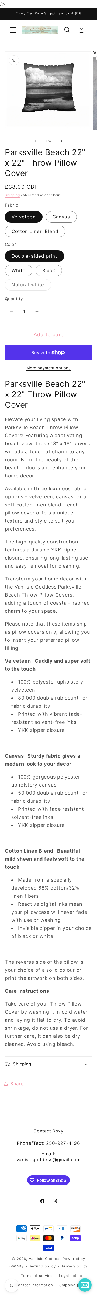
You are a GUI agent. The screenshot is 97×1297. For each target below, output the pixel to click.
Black (48, 270)
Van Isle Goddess (45, 1258)
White (19, 270)
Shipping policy (73, 1285)
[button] (13, 30)
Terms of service (37, 1275)
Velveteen (24, 217)
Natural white (31, 286)
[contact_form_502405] (85, 1285)
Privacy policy (75, 1266)
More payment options (48, 368)
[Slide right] (61, 141)
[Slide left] (35, 141)
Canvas (61, 217)
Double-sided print (34, 256)
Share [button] (17, 1083)
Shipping (12, 195)
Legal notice (70, 1275)
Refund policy (43, 1266)
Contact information (34, 1285)
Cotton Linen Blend (35, 231)
